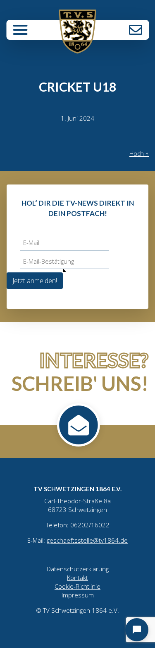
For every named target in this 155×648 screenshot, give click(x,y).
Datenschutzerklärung (78, 569)
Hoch (139, 153)
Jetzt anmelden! (34, 280)
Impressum (78, 595)
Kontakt (135, 29)
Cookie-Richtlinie (77, 586)
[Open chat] (136, 629)
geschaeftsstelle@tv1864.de (87, 540)
